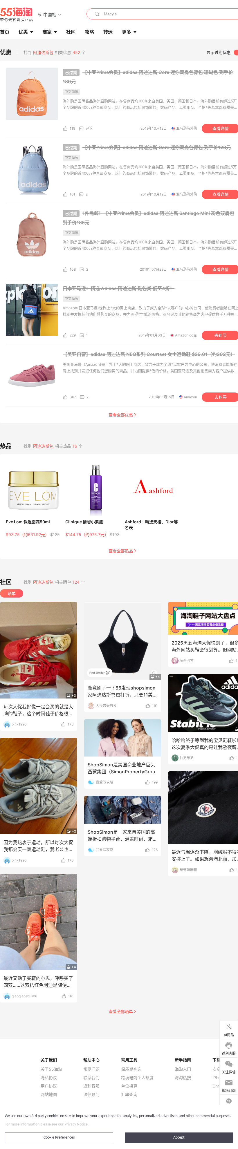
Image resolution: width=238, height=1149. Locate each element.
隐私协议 (49, 1077)
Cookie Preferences (59, 1137)
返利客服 (91, 1086)
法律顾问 (91, 1094)
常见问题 (91, 1069)
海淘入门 (183, 1069)
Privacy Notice (76, 1124)
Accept (179, 1137)
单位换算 (129, 1086)
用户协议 (49, 1086)
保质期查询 (131, 1069)
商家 (47, 32)
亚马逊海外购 (186, 128)
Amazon (190, 397)
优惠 (23, 32)
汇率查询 (129, 1094)
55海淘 (16, 14)
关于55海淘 (51, 1069)
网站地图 (49, 1094)
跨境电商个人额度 (137, 1077)
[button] (50, 14)
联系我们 (91, 1077)
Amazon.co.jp (186, 335)
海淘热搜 (183, 1077)
